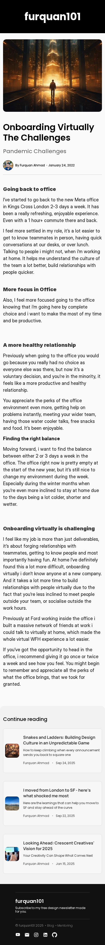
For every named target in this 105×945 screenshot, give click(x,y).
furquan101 (52, 16)
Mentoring (65, 925)
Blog (50, 925)
